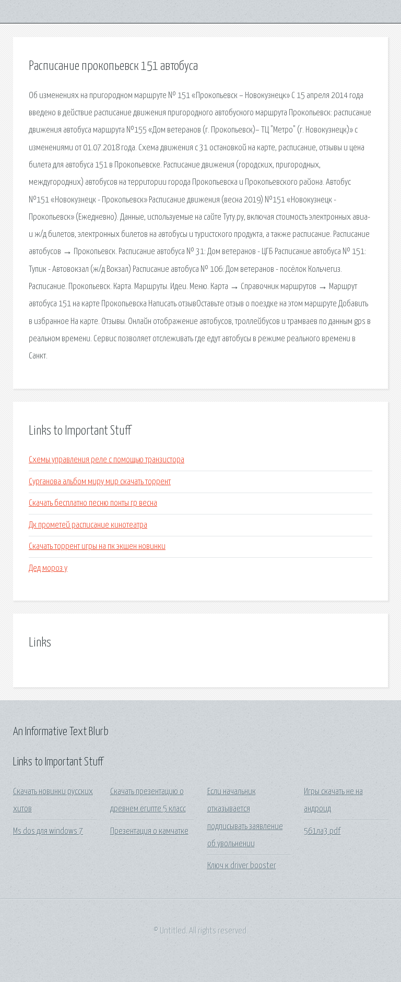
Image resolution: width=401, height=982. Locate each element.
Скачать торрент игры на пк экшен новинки (97, 546)
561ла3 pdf (322, 831)
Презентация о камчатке (149, 831)
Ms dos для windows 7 (48, 831)
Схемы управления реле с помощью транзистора (106, 460)
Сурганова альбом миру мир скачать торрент (100, 481)
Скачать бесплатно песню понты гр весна (93, 503)
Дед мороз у (48, 568)
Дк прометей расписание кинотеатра (88, 525)
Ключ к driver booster (241, 865)
